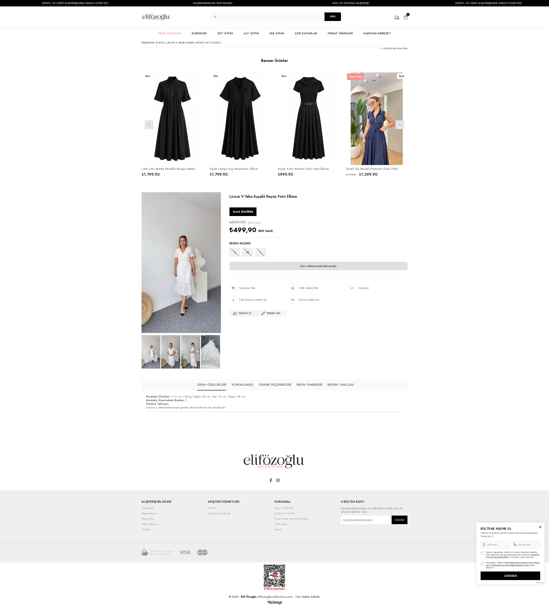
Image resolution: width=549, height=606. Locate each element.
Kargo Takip (148, 519)
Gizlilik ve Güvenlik (284, 513)
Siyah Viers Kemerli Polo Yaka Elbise (303, 169)
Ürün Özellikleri (211, 384)
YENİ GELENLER (169, 33)
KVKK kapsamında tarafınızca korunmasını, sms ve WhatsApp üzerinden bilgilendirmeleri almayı (513, 564)
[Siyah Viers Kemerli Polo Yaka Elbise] (309, 118)
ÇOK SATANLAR (306, 33)
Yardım (212, 508)
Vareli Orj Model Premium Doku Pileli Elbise (374, 169)
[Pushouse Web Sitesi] (539, 583)
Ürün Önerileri (309, 384)
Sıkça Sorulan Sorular (219, 513)
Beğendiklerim (149, 513)
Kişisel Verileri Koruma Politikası (291, 519)
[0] (405, 17)
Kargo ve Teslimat (283, 508)
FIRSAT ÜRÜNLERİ (340, 33)
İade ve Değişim (150, 524)
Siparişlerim (148, 508)
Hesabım (146, 529)
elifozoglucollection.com (275, 597)
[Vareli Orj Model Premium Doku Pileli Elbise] (377, 118)
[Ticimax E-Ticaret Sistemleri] (274, 603)
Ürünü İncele (187, 124)
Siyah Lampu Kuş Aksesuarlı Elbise (234, 169)
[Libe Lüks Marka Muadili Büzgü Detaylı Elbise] (173, 118)
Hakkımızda (280, 524)
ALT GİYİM (251, 33)
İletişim (278, 529)
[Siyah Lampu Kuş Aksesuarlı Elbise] (240, 118)
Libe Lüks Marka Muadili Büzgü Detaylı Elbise (170, 169)
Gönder (399, 520)
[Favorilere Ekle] (172, 124)
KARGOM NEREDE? (377, 33)
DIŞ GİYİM (277, 33)
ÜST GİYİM (225, 33)
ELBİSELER (199, 33)
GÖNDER (510, 576)
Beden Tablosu (340, 384)
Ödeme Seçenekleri (274, 384)
